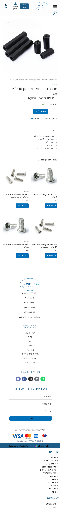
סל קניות (52, 488)
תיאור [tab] (54, 130)
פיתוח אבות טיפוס (49, 466)
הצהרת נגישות (50, 460)
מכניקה (44, 80)
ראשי (54, 479)
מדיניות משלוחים (49, 473)
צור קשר (52, 476)
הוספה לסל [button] (51, 205)
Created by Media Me (18, 446)
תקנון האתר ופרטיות (48, 470)
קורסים (53, 457)
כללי (54, 507)
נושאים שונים (50, 504)
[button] (55, 6)
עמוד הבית (53, 80)
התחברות (15, 6)
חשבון (15, 9)
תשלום (53, 485)
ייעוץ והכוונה (51, 463)
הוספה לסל (41, 111)
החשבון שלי (51, 482)
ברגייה (37, 80)
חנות (54, 492)
